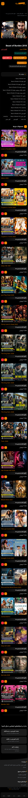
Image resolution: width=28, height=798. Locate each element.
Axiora (10, 789)
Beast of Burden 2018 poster (19, 105)
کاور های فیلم (20, 13)
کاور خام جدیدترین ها (10, 13)
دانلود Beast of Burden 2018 (19, 96)
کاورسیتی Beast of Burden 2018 (18, 113)
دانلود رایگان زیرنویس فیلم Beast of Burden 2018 (14, 90)
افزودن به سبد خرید (19, 58)
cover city (23, 119)
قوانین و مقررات (22, 775)
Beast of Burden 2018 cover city (18, 110)
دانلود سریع (6, 58)
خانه (26, 13)
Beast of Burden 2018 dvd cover (18, 99)
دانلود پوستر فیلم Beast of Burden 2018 (16, 93)
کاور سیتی (8, 119)
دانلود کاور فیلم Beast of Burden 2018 (17, 84)
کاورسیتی (15, 119)
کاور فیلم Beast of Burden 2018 (18, 81)
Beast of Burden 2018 (21, 78)
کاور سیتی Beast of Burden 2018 (18, 116)
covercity (5, 116)
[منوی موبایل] (2, 3)
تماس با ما (23, 785)
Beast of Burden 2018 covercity (18, 108)
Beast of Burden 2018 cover (19, 102)
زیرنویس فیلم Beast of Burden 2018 (17, 87)
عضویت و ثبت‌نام (22, 777)
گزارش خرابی (4, 49)
